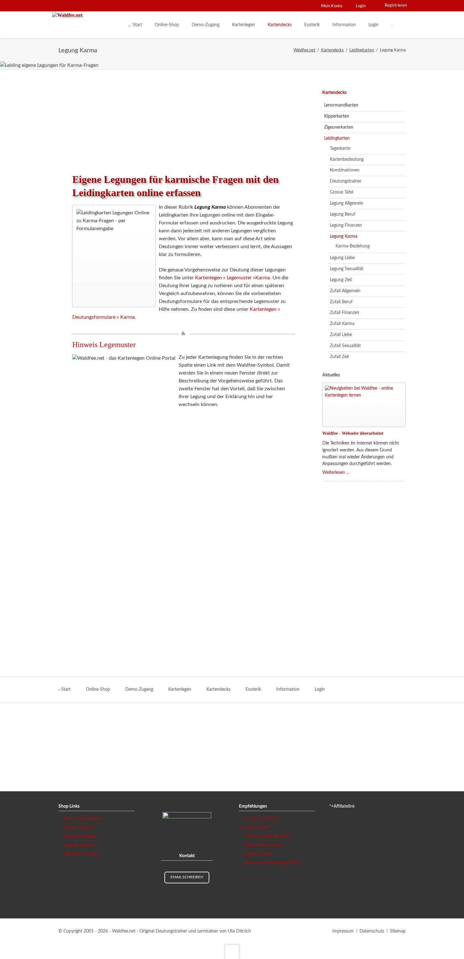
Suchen (400, 25)
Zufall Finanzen (344, 313)
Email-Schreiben (186, 877)
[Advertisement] (183, 121)
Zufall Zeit (339, 357)
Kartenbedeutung (347, 159)
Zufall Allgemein (345, 291)
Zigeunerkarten (338, 127)
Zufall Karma (342, 324)
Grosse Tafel (341, 192)
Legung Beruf (342, 214)
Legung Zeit (341, 280)
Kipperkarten (336, 116)
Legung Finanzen (346, 225)
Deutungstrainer (345, 181)
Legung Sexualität (347, 269)
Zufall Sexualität (345, 346)
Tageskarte (340, 148)
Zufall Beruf (341, 302)
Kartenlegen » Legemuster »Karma (232, 277)
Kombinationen (345, 170)
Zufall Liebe (341, 335)
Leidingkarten (337, 138)
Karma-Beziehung (353, 246)
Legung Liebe (342, 258)
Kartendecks (334, 92)
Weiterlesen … (336, 472)
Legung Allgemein (346, 203)
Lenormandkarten (341, 105)
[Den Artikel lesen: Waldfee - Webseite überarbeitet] (364, 404)
